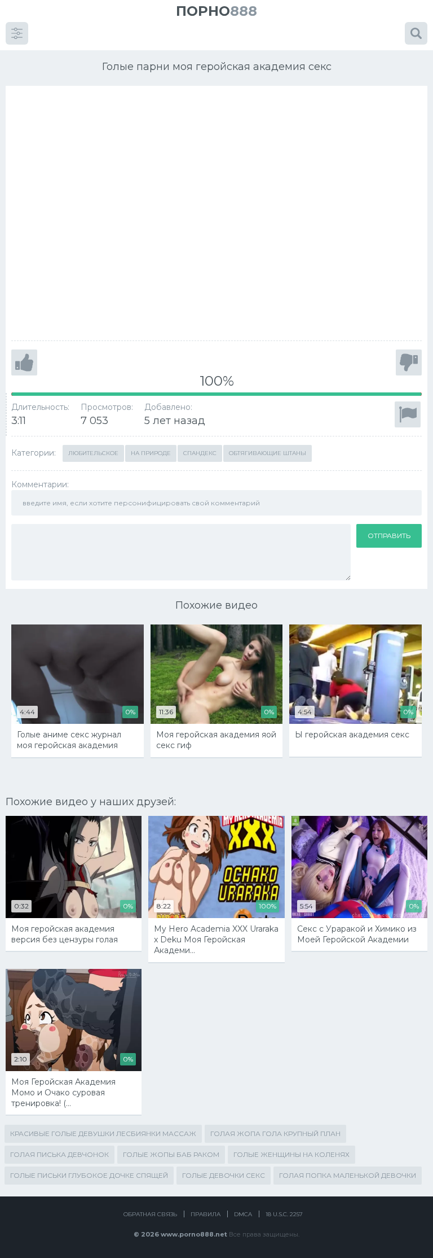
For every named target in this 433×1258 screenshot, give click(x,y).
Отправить (389, 535)
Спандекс (199, 453)
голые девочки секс (223, 1175)
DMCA (243, 1214)
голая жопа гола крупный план (275, 1133)
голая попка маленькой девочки (347, 1175)
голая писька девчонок (59, 1154)
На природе (151, 453)
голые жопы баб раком (171, 1154)
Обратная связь (150, 1214)
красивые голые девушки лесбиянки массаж (103, 1133)
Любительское (93, 453)
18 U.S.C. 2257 (284, 1214)
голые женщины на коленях (291, 1154)
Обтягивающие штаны (267, 453)
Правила (205, 1214)
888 (216, 11)
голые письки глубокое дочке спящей (89, 1175)
